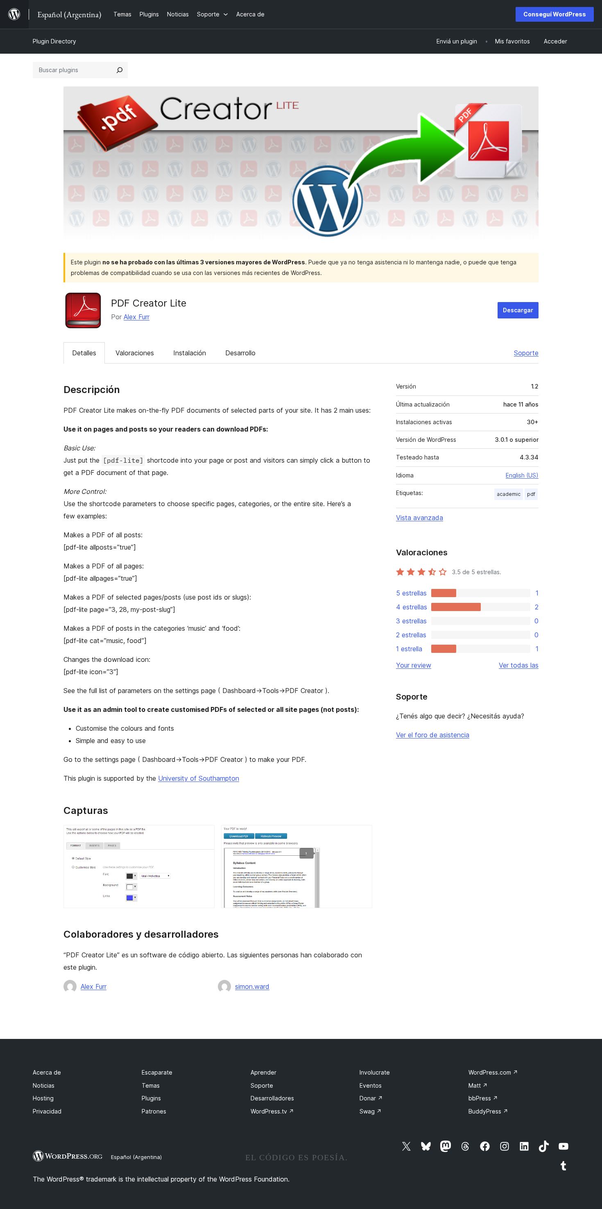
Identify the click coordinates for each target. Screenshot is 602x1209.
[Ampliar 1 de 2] (203, 836)
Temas (151, 1085)
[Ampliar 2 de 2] (361, 836)
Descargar (518, 310)
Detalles (84, 353)
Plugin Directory (54, 41)
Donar (371, 1098)
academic (509, 494)
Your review (413, 665)
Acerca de (47, 1072)
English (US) (522, 475)
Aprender (263, 1072)
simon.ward (252, 986)
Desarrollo (240, 353)
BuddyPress (488, 1111)
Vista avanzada (419, 518)
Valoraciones (134, 353)
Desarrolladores (272, 1098)
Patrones (154, 1111)
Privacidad (47, 1111)
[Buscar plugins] (119, 70)
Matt (478, 1085)
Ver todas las (519, 665)
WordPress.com (493, 1072)
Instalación (189, 353)
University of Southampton (198, 778)
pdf (531, 494)
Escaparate (157, 1072)
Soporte (526, 353)
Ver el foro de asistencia (432, 735)
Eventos (371, 1085)
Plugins (151, 1098)
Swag (371, 1111)
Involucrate (375, 1072)
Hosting (43, 1098)
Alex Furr (136, 317)
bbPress (483, 1098)
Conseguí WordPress (554, 14)
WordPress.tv (272, 1111)
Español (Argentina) (136, 1157)
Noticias (43, 1085)
